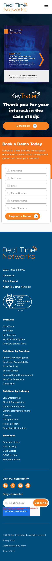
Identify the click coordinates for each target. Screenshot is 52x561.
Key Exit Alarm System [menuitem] (14, 339)
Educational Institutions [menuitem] (14, 428)
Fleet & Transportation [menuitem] (14, 402)
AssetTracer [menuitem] (9, 326)
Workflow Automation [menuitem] (14, 379)
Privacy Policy (9, 540)
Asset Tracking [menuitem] (10, 366)
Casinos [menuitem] (7, 415)
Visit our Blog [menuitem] (9, 446)
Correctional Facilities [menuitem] (14, 406)
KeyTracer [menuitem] (8, 330)
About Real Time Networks (17, 286)
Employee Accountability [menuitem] (15, 362)
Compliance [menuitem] (9, 383)
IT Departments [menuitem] (10, 419)
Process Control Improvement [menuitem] (18, 375)
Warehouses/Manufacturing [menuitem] (16, 410)
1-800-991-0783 (17, 270)
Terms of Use (9, 551)
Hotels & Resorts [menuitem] (11, 423)
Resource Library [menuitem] (11, 442)
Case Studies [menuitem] (9, 450)
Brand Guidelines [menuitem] (11, 459)
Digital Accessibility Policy (14, 546)
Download (23, 126)
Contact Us (8, 275)
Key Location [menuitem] (9, 335)
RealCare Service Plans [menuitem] (14, 343)
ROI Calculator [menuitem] (10, 455)
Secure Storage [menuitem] (10, 370)
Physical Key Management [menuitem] (16, 357)
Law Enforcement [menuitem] (12, 397)
